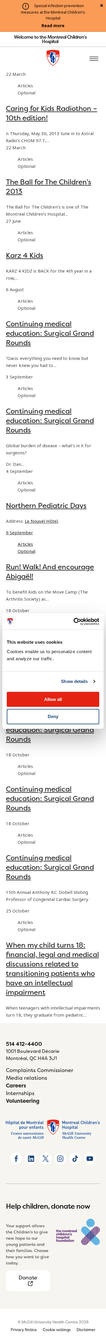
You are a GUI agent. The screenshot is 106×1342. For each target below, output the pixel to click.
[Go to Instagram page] (60, 1158)
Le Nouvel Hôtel (41, 521)
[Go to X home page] (46, 1158)
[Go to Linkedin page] (31, 1158)
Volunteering (22, 1101)
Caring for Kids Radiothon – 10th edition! (51, 113)
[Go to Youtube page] (90, 1158)
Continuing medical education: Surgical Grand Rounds (50, 333)
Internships (20, 1093)
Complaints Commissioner (39, 1070)
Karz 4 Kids (24, 255)
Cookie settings (57, 1329)
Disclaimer (86, 1329)
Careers (16, 1085)
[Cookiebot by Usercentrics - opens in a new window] (74, 621)
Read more (53, 26)
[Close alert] (101, 6)
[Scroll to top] (94, 1304)
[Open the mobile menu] (94, 59)
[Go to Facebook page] (16, 1158)
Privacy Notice (24, 1329)
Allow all (53, 699)
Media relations (26, 1078)
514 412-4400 (24, 1044)
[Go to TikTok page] (75, 1158)
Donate (28, 1277)
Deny (53, 716)
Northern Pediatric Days (46, 505)
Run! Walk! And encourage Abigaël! (50, 571)
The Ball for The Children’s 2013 (48, 186)
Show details (74, 681)
